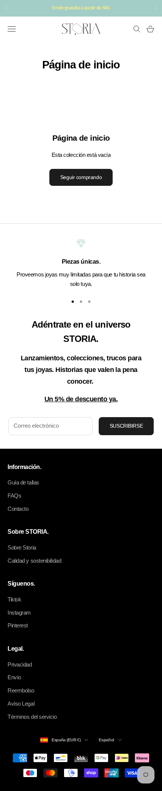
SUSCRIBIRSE (126, 426)
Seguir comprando (81, 177)
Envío (14, 677)
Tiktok (14, 599)
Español (106, 740)
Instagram (19, 612)
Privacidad (20, 664)
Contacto (18, 509)
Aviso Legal (21, 703)
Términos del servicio (32, 717)
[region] (81, 263)
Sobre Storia (22, 547)
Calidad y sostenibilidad (34, 560)
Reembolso (21, 690)
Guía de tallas (23, 482)
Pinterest (18, 625)
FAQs (14, 495)
